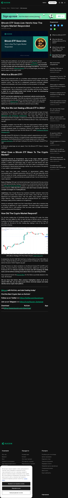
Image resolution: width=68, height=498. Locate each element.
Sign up (4, 290)
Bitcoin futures (19, 68)
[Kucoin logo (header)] (5, 3)
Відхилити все (16, 488)
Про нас (4, 454)
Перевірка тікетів (46, 463)
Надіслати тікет (46, 459)
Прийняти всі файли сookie (16, 483)
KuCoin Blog (21, 274)
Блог (8, 8)
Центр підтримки (46, 456)
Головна (3, 8)
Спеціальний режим (47, 468)
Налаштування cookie (16, 492)
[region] (16, 482)
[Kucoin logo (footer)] (8, 443)
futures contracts (7, 141)
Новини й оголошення (8, 461)
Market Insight (15, 8)
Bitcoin (34, 62)
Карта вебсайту (46, 473)
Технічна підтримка (47, 461)
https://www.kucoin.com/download (17, 308)
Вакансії (4, 456)
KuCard (24, 456)
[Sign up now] (33, 16)
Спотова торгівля (27, 459)
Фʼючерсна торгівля (27, 461)
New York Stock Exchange (12, 186)
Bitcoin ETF (34, 64)
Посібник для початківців (49, 454)
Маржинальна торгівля (28, 463)
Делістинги (45, 470)
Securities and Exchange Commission (14, 116)
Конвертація (25, 454)
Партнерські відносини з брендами (9, 464)
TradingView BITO (38, 255)
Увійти (44, 2)
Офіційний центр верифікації (50, 466)
